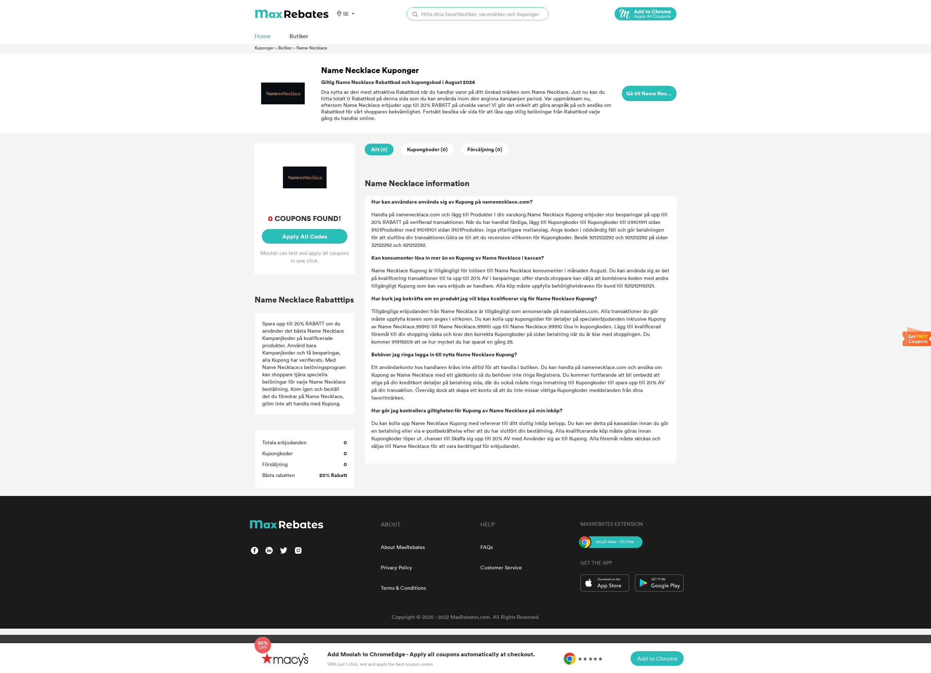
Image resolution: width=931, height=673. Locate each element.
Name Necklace (311, 47)
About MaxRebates (403, 547)
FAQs (486, 547)
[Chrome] (645, 13)
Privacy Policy (396, 567)
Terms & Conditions (403, 587)
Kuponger (264, 47)
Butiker (285, 47)
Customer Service (501, 567)
